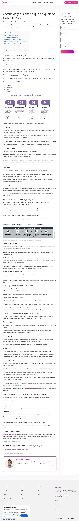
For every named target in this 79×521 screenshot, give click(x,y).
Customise (8, 515)
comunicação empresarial (31, 388)
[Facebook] (9, 519)
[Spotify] (14, 519)
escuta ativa (47, 307)
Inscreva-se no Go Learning (9, 434)
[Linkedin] (11, 519)
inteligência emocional (8, 309)
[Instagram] (7, 519)
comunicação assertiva (45, 368)
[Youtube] (4, 519)
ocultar (14, 32)
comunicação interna (39, 246)
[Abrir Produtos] (35, 2)
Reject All (16, 515)
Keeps (31, 434)
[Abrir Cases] (40, 2)
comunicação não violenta (27, 309)
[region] (16, 512)
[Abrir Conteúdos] (47, 2)
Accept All (24, 515)
